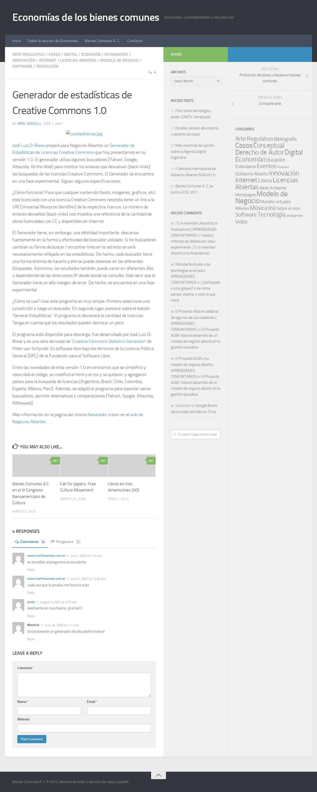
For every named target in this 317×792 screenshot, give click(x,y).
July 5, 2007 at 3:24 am (86, 556)
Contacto (134, 40)
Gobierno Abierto (251, 174)
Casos (54, 54)
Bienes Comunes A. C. (102, 40)
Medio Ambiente (272, 188)
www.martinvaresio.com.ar (46, 555)
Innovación (23, 60)
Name (22, 702)
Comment (25, 668)
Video (241, 222)
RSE (272, 208)
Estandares (116, 54)
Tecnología (47, 66)
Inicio (16, 40)
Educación (274, 160)
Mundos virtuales (275, 201)
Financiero (283, 167)
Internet (47, 60)
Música (258, 207)
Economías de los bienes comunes (85, 17)
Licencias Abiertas (78, 60)
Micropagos (245, 194)
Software (22, 66)
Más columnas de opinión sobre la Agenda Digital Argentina (192, 151)
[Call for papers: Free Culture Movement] (84, 465)
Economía (91, 54)
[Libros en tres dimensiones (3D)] (132, 465)
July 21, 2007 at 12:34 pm (88, 579)
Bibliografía (285, 139)
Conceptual (268, 145)
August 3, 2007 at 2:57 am (58, 602)
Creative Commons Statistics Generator (108, 341)
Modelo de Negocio (119, 60)
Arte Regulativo (28, 54)
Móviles (242, 208)
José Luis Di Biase (28, 145)
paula (31, 602)
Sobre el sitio (288, 208)
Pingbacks (67, 541)
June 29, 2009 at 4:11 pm (62, 625)
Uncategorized (294, 215)
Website (23, 719)
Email (92, 702)
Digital (71, 54)
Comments (32, 541)
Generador (97, 414)
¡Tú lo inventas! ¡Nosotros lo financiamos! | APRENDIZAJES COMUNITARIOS (194, 229)
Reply (31, 570)
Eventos (266, 166)
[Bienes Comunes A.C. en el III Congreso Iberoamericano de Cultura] (36, 465)
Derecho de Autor (259, 152)
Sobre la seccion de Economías (52, 40)
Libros (265, 180)
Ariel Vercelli (29, 124)
